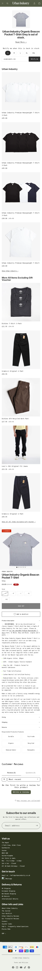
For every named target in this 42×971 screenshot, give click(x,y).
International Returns (10, 899)
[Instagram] (17, 967)
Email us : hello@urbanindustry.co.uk (16, 875)
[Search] (7, 3)
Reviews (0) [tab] (11, 773)
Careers (4, 921)
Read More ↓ (21, 42)
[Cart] (39, 3)
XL (27, 53)
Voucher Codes (7, 924)
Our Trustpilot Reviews (10, 918)
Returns (4, 727)
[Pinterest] (29, 967)
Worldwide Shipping (9, 894)
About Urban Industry (9, 908)
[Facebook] (13, 967)
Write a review (21, 792)
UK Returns (6, 896)
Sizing (4, 717)
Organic (11, 743)
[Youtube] (21, 967)
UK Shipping (6, 888)
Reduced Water (11, 750)
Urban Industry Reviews (10, 916)
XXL (33, 53)
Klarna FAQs (6, 929)
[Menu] (2, 3)
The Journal (6, 911)
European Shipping (8, 891)
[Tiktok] (25, 967)
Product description (8, 620)
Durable (11, 736)
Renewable (30, 750)
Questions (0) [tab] (30, 773)
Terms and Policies (21, 962)
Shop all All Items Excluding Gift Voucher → (19, 522)
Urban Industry (7, 571)
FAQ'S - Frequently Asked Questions (15, 926)
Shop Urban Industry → (10, 271)
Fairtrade (30, 736)
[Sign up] (36, 825)
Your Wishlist (7, 913)
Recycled (31, 743)
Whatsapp (9, 878)
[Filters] (4, 779)
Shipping (4, 722)
